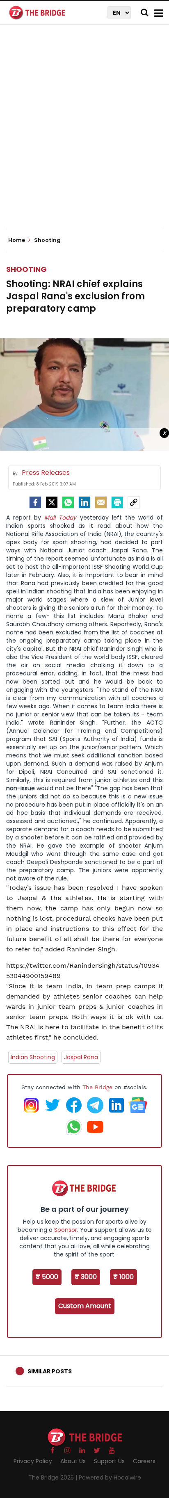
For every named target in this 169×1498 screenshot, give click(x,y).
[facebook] (35, 502)
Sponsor (65, 1230)
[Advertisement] (84, 133)
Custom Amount (84, 1306)
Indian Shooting (33, 1057)
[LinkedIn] (84, 502)
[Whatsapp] (68, 502)
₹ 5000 (47, 1276)
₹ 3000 (86, 1276)
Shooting (26, 269)
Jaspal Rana (81, 1057)
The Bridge (97, 1087)
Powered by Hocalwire (110, 1477)
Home (17, 240)
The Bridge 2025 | (53, 1477)
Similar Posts (49, 1371)
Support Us (109, 1461)
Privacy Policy (33, 1461)
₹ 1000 (123, 1276)
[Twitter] (52, 502)
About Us (73, 1461)
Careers (144, 1461)
